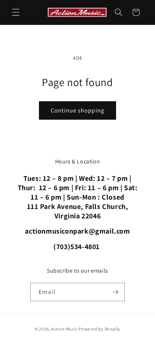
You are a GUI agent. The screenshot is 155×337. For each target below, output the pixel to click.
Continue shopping (77, 110)
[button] (16, 12)
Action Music (64, 329)
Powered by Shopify (99, 329)
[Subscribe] (115, 292)
